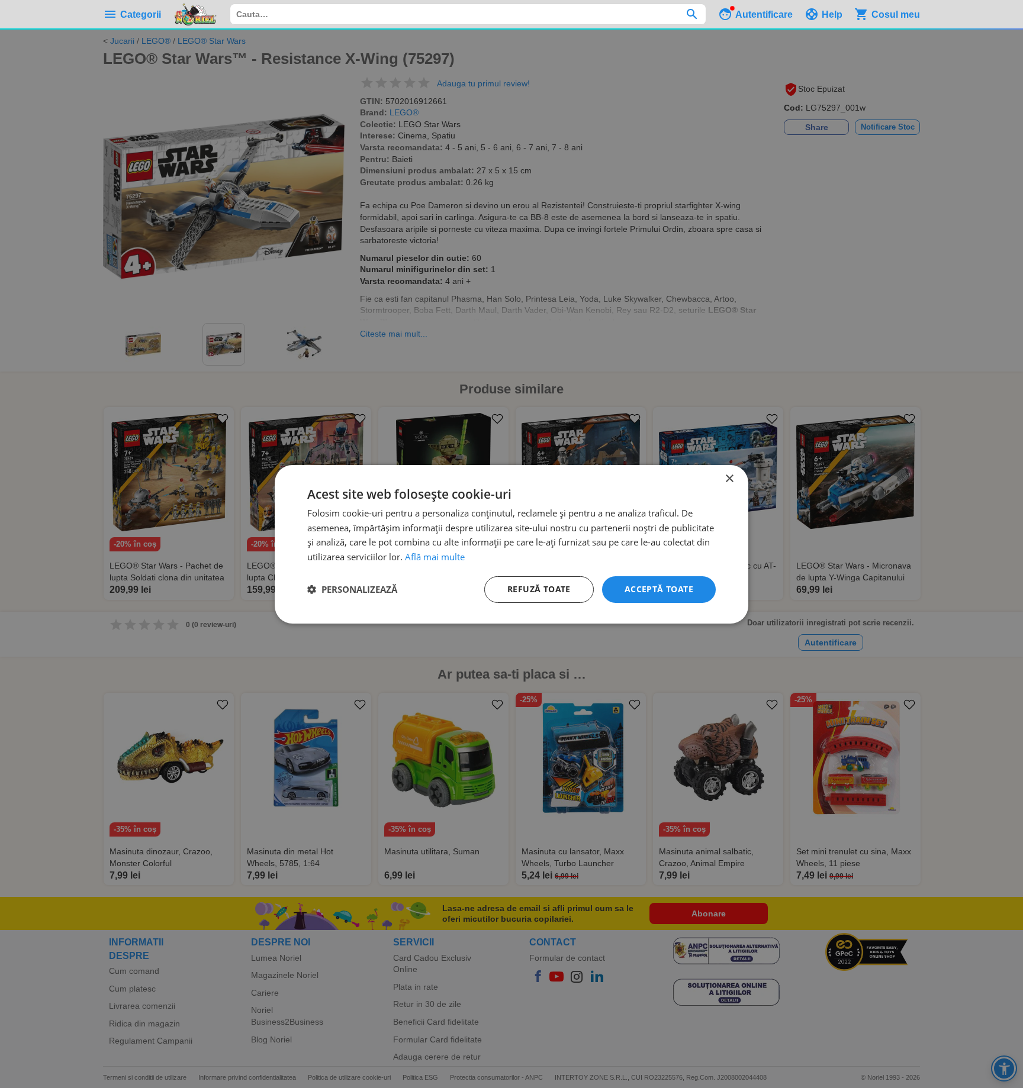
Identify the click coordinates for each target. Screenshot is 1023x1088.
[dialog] (511, 543)
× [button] (729, 478)
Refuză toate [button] (539, 589)
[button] (352, 589)
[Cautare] (691, 14)
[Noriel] (195, 14)
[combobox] (468, 14)
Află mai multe (435, 557)
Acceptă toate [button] (659, 589)
